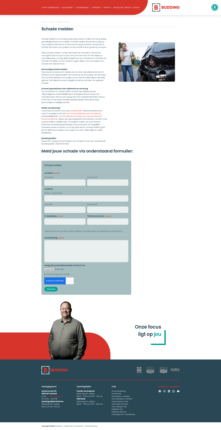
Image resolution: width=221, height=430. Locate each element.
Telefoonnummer (99, 216)
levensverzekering (49, 119)
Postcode (48, 204)
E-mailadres (54, 216)
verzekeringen (76, 110)
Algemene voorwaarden (73, 426)
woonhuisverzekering (76, 113)
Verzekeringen (82, 7)
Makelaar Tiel (117, 409)
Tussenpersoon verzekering (123, 414)
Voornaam (48, 177)
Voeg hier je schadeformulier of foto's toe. (64, 265)
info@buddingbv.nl (54, 396)
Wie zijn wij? (118, 7)
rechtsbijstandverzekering (73, 116)
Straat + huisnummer (53, 193)
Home (44, 7)
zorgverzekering (92, 116)
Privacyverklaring (119, 391)
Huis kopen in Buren (120, 404)
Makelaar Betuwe (119, 412)
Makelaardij (53, 7)
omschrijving (54, 237)
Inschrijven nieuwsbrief (169, 386)
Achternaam (92, 177)
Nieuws (128, 7)
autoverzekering (93, 113)
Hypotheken (67, 7)
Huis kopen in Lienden (121, 396)
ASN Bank (96, 7)
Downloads (116, 393)
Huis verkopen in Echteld (122, 399)
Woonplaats (92, 204)
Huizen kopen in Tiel (120, 401)
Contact (136, 7)
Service (107, 7)
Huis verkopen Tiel (119, 406)
